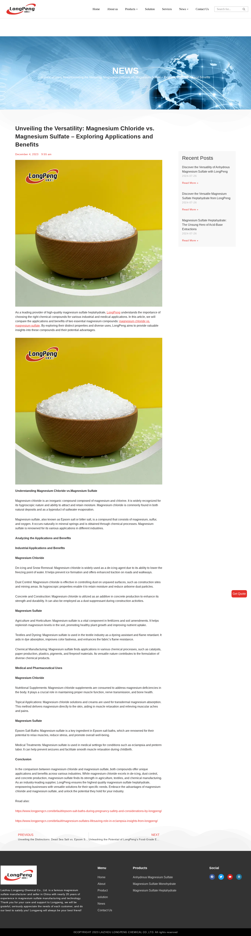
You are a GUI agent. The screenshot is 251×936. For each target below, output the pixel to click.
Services (167, 9)
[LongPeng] (21, 9)
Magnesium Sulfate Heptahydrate (154, 890)
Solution (150, 9)
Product (103, 890)
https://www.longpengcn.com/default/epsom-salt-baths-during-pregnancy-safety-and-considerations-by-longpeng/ (88, 811)
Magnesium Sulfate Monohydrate (154, 883)
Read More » (190, 182)
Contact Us (202, 9)
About (101, 883)
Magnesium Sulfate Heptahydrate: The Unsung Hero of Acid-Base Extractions (204, 225)
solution (103, 897)
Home (96, 9)
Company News (59, 77)
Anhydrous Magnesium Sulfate (153, 877)
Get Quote (239, 593)
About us (112, 9)
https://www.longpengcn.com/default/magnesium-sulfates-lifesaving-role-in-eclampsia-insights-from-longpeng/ (86, 820)
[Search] (244, 9)
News (101, 903)
